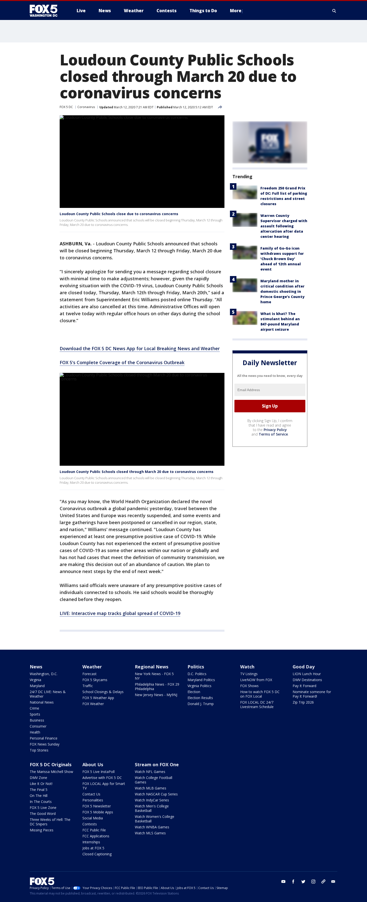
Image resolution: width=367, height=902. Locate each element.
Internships (91, 842)
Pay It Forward (304, 685)
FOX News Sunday (44, 744)
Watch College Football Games (153, 779)
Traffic (87, 685)
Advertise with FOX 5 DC (102, 777)
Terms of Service (273, 434)
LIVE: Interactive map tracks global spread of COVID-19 (120, 613)
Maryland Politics (201, 679)
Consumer (38, 726)
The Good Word (43, 813)
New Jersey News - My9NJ (156, 694)
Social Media (92, 818)
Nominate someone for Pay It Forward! (312, 694)
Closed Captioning (97, 854)
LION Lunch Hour (307, 673)
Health (35, 732)
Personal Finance (43, 738)
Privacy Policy (275, 429)
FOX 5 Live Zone (43, 807)
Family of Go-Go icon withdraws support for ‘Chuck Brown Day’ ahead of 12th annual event (282, 259)
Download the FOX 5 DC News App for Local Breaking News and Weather (140, 348)
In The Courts (41, 801)
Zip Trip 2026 (303, 702)
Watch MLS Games (150, 833)
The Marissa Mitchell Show (51, 771)
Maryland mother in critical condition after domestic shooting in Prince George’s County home (282, 291)
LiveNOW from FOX (256, 679)
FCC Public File (94, 830)
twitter (303, 882)
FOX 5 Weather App (98, 697)
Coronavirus (86, 107)
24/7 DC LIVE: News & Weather (48, 694)
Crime (34, 708)
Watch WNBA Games (152, 827)
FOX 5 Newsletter (96, 806)
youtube (283, 882)
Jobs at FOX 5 (93, 848)
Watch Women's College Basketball (154, 818)
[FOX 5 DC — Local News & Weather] (46, 11)
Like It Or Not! (41, 783)
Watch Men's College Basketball (152, 808)
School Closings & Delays (103, 691)
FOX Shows (249, 685)
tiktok (323, 882)
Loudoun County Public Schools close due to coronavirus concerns (119, 213)
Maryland (37, 685)
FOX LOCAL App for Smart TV (103, 785)
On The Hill (38, 795)
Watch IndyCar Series (152, 800)
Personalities (92, 800)
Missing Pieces (41, 830)
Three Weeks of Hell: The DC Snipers (50, 821)
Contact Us (91, 794)
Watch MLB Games (150, 788)
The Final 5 (38, 789)
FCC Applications (95, 836)
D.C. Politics (196, 673)
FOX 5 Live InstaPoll (98, 771)
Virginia (35, 679)
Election (193, 691)
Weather (92, 667)
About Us (92, 764)
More (235, 10)
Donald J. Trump (200, 703)
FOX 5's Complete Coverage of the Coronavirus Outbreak (122, 362)
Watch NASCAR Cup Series (156, 794)
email (333, 882)
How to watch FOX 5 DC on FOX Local (260, 694)
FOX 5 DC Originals (50, 764)
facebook (293, 882)
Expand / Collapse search (334, 10)
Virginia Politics (199, 685)
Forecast (89, 673)
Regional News (151, 667)
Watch (247, 667)
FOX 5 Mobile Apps (97, 812)
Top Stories (39, 750)
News (36, 667)
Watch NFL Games (150, 771)
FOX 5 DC (66, 107)
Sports (35, 714)
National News (42, 702)
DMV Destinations (307, 679)
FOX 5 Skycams (94, 679)
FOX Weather (93, 703)
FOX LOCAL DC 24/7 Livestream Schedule (257, 704)
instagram (313, 882)
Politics (195, 667)
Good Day (304, 667)
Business (37, 720)
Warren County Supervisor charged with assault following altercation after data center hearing (283, 226)
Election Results (200, 697)
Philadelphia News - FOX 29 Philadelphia (157, 686)
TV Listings (249, 673)
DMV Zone (38, 777)
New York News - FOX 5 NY (154, 676)
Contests (89, 824)
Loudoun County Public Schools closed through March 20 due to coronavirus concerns (136, 471)
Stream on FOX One (157, 764)
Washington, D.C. (43, 673)
